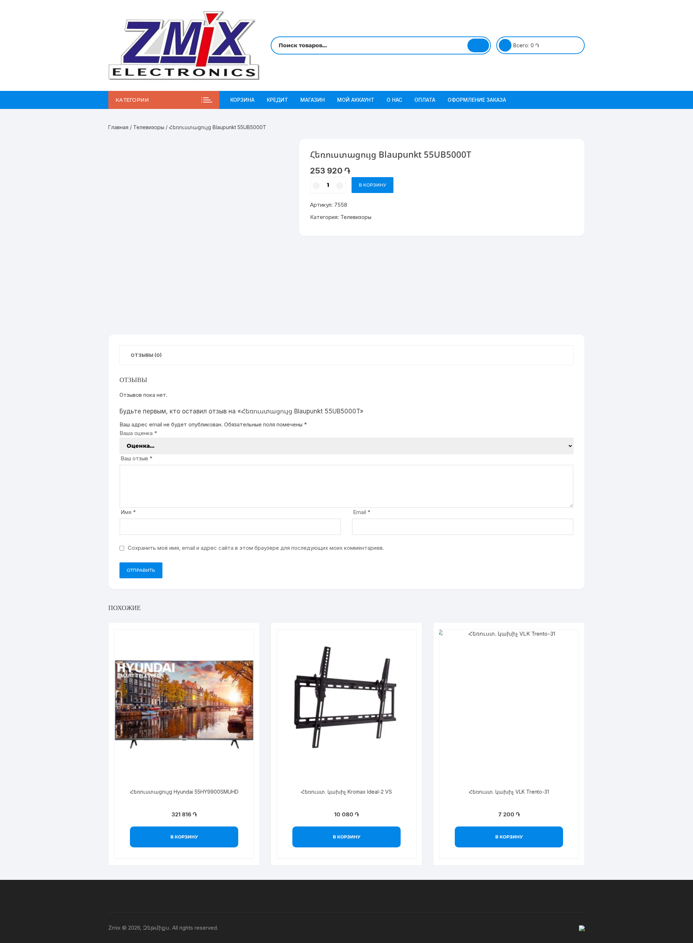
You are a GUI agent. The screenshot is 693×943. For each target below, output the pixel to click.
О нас (394, 100)
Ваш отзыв (136, 458)
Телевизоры (148, 127)
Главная (118, 127)
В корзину (372, 185)
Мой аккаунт (355, 100)
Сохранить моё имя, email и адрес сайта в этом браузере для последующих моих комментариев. (256, 547)
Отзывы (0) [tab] (146, 355)
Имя (128, 512)
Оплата (424, 100)
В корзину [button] (184, 836)
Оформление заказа (477, 100)
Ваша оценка (138, 433)
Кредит (277, 100)
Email (361, 512)
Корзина (242, 100)
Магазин (312, 100)
